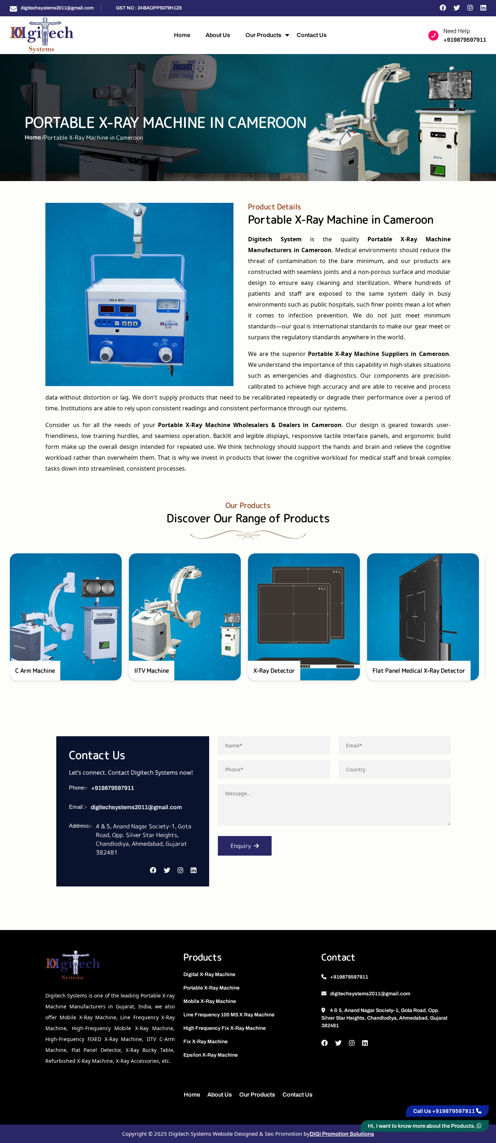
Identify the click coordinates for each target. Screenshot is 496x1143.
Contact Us (312, 35)
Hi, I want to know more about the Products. (422, 1126)
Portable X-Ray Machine (211, 988)
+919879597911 (464, 40)
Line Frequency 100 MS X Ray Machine (229, 1014)
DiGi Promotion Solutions (342, 1134)
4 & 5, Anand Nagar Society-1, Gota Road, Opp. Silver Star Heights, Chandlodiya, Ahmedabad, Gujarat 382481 (384, 1018)
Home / (34, 137)
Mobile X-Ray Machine (209, 1001)
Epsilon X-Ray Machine (210, 1055)
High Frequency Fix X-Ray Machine (224, 1028)
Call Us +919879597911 (444, 1111)
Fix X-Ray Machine (205, 1041)
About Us (218, 35)
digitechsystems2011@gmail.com (57, 8)
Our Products (263, 35)
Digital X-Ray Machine (209, 974)
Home (182, 35)
